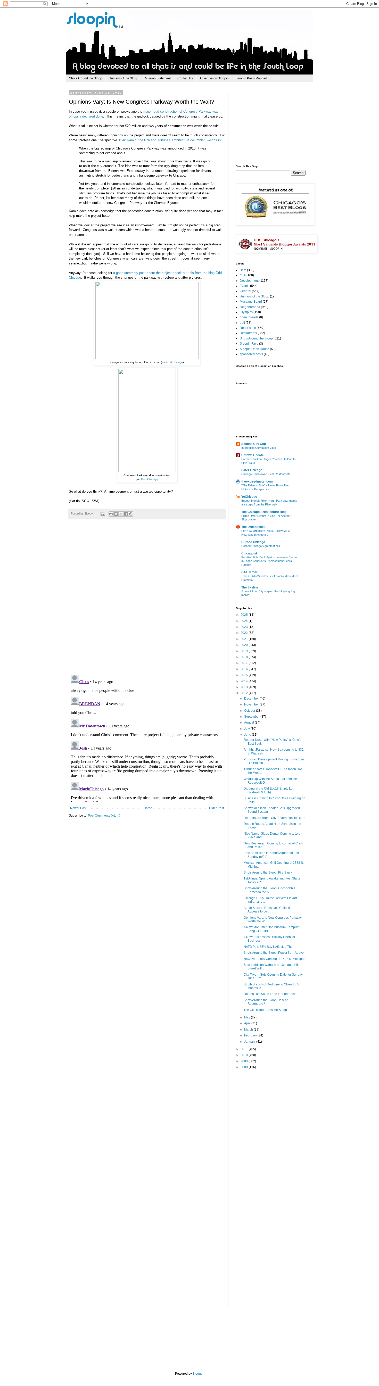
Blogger (198, 1373)
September (252, 716)
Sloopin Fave (249, 343)
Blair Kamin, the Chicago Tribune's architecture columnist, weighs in (170, 140)
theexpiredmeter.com (257, 481)
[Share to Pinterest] (130, 514)
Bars (243, 270)
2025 (245, 615)
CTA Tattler (249, 572)
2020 (245, 645)
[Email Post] (102, 513)
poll (242, 323)
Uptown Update (252, 455)
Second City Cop (253, 444)
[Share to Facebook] (125, 514)
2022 (245, 633)
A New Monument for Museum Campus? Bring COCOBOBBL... (272, 929)
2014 (245, 681)
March (249, 1029)
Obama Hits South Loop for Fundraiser (271, 994)
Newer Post (78, 808)
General (245, 291)
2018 (245, 657)
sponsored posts (251, 354)
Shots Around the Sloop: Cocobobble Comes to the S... (269, 890)
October (250, 710)
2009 (245, 1061)
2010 (245, 1055)
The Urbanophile (253, 527)
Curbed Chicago (253, 542)
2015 (245, 675)
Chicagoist (249, 553)
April (247, 1023)
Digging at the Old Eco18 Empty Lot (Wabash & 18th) (268, 790)
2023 (245, 627)
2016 (245, 669)
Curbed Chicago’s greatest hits (260, 545)
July (247, 729)
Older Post (216, 808)
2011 (245, 1049)
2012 (245, 693)
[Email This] (111, 514)
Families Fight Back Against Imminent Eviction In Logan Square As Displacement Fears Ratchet (269, 561)
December (252, 698)
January (250, 1041)
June (248, 734)
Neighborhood (250, 307)
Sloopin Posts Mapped (251, 78)
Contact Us (185, 78)
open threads (249, 317)
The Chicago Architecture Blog (263, 512)
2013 (245, 687)
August (249, 722)
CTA (243, 275)
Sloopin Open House (254, 349)
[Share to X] (120, 514)
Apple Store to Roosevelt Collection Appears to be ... (268, 909)
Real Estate (248, 328)
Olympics (246, 312)
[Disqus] (147, 599)
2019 (245, 651)
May (247, 1017)
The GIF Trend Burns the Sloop (265, 1010)
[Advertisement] (274, 123)
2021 (245, 639)
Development (249, 281)
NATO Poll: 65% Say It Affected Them (269, 947)
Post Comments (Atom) (104, 815)
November (252, 704)
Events (244, 286)
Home (148, 808)
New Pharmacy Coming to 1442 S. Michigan (275, 959)
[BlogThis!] (116, 514)
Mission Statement (158, 78)
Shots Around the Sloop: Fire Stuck (268, 872)
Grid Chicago (174, 362)
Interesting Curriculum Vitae (258, 447)
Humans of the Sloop (123, 78)
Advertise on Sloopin (214, 78)
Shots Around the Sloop (85, 78)
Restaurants (248, 333)
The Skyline (249, 587)
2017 (245, 663)
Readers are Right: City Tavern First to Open (274, 818)
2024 (245, 621)
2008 (245, 1067)
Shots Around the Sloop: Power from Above (274, 953)
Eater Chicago (251, 470)
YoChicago (249, 497)
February (251, 1035)
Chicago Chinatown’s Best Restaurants (265, 474)
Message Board (251, 301)
